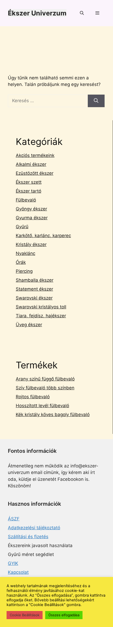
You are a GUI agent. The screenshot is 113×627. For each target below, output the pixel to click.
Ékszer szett (29, 182)
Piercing (24, 271)
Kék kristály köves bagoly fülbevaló (53, 414)
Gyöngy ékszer (31, 208)
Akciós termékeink (35, 155)
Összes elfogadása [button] (63, 615)
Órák (21, 262)
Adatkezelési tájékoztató (34, 527)
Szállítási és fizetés (28, 536)
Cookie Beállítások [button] (24, 615)
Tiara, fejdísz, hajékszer (41, 315)
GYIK (13, 563)
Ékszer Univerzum (37, 13)
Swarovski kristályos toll (41, 306)
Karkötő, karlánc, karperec (43, 235)
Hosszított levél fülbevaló (42, 405)
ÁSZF (13, 518)
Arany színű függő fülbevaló (45, 378)
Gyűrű (22, 226)
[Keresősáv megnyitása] (81, 13)
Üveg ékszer (29, 324)
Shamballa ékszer (34, 280)
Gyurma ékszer (32, 217)
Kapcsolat (18, 572)
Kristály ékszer (31, 244)
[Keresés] (96, 101)
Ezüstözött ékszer (34, 173)
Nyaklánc (25, 253)
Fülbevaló (26, 200)
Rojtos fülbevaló (33, 396)
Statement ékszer (34, 289)
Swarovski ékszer (34, 298)
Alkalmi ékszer (31, 164)
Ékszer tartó (28, 191)
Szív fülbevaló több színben (45, 387)
